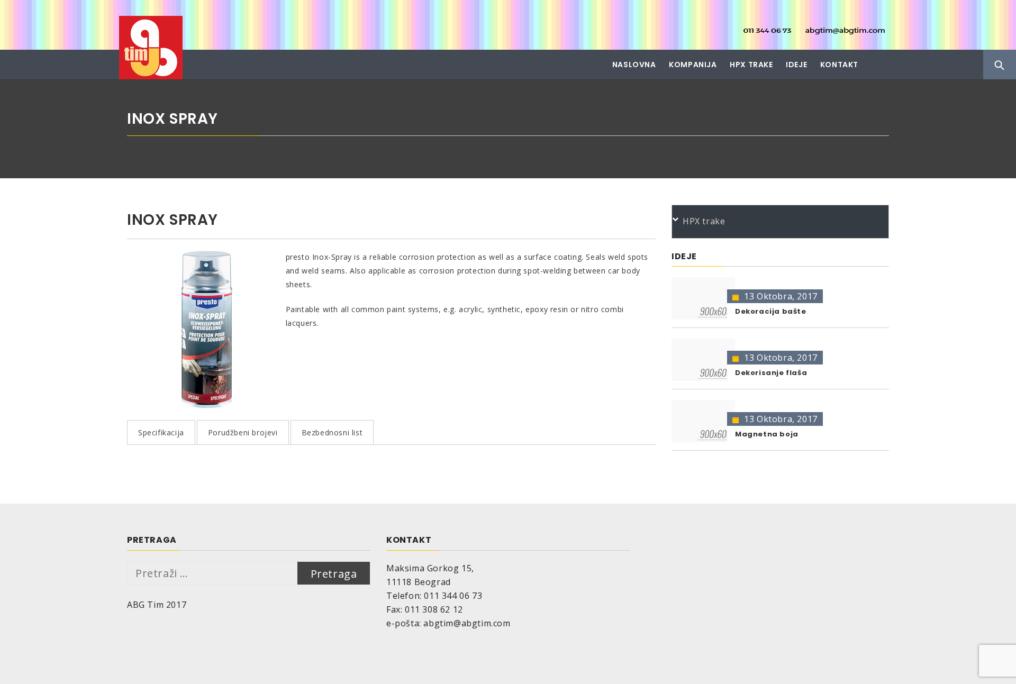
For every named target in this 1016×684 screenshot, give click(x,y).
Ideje (796, 64)
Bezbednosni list (332, 432)
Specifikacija (161, 432)
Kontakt (839, 64)
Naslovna (634, 64)
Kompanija (692, 64)
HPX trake (751, 64)
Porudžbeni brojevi (243, 432)
